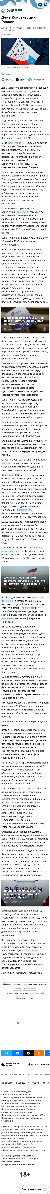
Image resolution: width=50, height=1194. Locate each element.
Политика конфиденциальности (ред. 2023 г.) (23, 1115)
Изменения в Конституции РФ (19, 993)
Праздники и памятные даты (35, 984)
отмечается (19, 91)
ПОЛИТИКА (7, 1074)
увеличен (21, 532)
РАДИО (35, 1083)
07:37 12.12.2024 (7, 35)
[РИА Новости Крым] (11, 11)
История (39, 993)
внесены (13, 478)
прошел (21, 212)
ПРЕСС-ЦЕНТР (22, 1083)
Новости (17, 989)
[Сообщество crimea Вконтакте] (17, 1053)
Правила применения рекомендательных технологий (21, 1120)
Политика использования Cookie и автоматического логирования (18, 1111)
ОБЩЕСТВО (19, 1074)
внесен (6, 463)
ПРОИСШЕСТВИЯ (35, 1074)
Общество (6, 984)
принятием (28, 608)
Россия (17, 984)
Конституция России (24, 998)
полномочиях (24, 510)
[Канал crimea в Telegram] (6, 1053)
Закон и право (30, 989)
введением (8, 618)
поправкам (31, 950)
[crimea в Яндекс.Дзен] (28, 1053)
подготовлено (16, 143)
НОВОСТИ (6, 1083)
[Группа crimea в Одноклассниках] (39, 1053)
